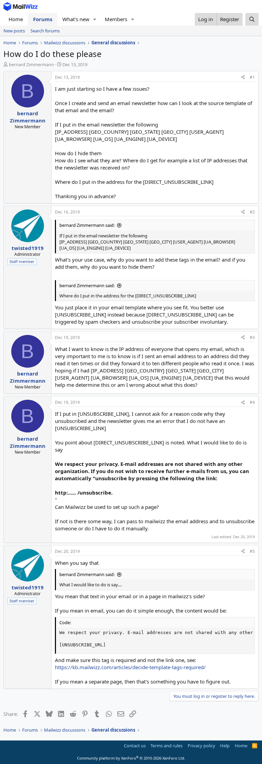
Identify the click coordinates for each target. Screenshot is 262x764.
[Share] (242, 78)
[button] (95, 19)
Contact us (135, 746)
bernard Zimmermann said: (87, 225)
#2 (252, 212)
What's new (75, 19)
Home (16, 19)
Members (116, 19)
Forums (42, 19)
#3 (252, 337)
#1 (252, 77)
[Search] (252, 19)
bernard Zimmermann (31, 64)
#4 (252, 402)
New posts (14, 31)
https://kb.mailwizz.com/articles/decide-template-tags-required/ (130, 667)
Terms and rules (166, 746)
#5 (252, 551)
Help (225, 746)
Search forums (45, 31)
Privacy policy (201, 746)
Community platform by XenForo (131, 758)
